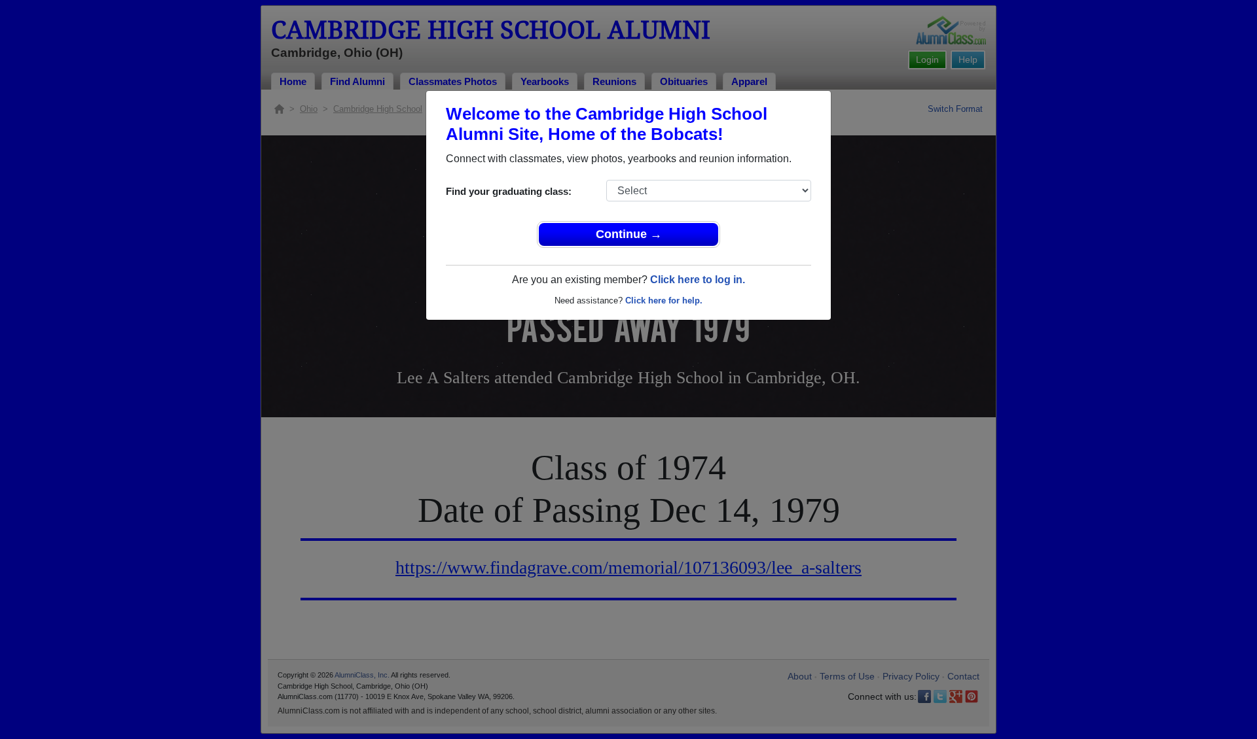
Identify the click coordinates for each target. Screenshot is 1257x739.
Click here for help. (663, 300)
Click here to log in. (697, 279)
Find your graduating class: (509, 191)
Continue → (629, 234)
